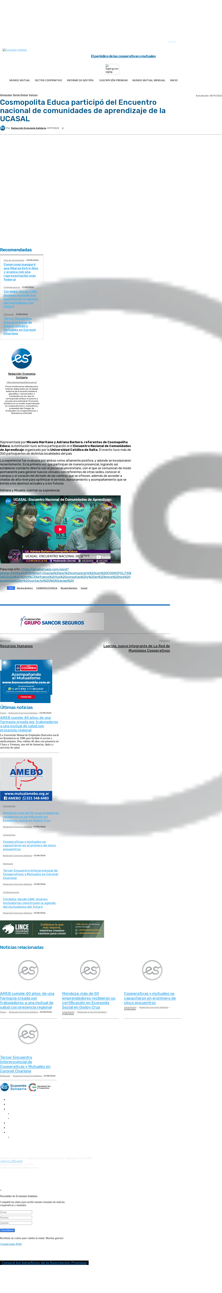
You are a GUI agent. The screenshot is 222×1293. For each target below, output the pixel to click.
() (151, 1173)
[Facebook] (186, 41)
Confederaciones (12, 287)
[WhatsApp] (61, 596)
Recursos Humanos (16, 646)
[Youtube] (215, 41)
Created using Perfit (11, 1244)
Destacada (6, 95)
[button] (175, 40)
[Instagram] (193, 41)
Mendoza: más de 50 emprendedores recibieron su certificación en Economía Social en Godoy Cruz (31, 816)
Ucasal (84, 588)
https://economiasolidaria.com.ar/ (22, 382)
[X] (207, 41)
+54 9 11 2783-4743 (11, 1161)
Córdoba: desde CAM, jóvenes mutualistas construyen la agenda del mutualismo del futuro (21, 299)
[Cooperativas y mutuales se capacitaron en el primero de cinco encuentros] (152, 970)
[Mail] (21, 417)
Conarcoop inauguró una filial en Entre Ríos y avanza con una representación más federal (21, 272)
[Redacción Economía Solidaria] (3, 128)
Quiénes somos (7, 1143)
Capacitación (9, 806)
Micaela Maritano (69, 588)
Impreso (33, 95)
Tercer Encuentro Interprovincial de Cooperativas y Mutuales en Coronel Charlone (20, 326)
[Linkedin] (200, 41)
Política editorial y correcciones (15, 1146)
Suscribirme (7, 1230)
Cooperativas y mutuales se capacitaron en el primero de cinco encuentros (29, 845)
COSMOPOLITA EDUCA (46, 588)
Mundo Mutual (20, 95)
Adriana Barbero (25, 588)
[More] (86, 596)
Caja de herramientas (14, 260)
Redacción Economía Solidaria (28, 128)
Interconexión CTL (202, 1173)
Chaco (3, 713)
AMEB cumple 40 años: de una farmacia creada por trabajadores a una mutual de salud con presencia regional (29, 724)
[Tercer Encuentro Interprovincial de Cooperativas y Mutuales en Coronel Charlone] (28, 1034)
